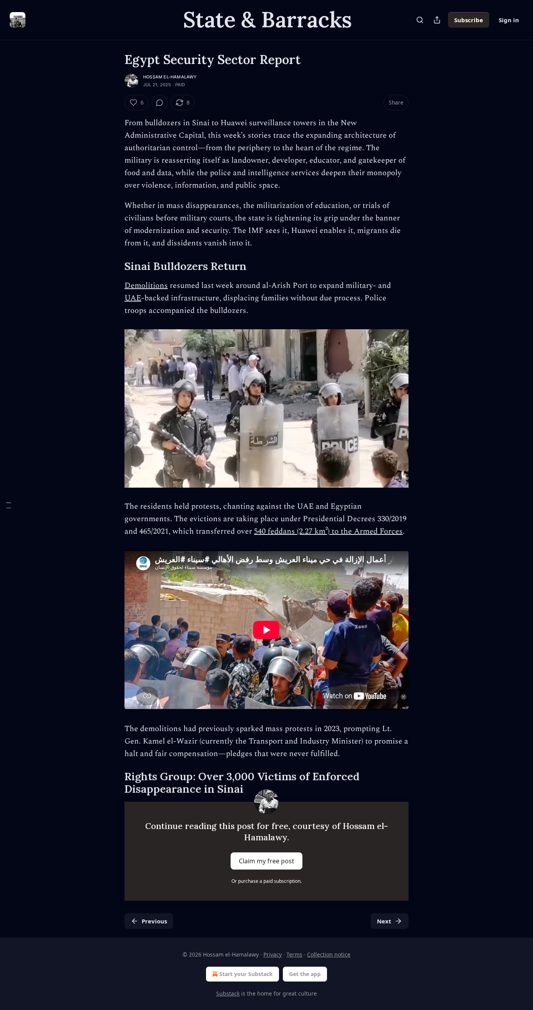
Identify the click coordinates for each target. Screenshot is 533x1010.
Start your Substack (246, 974)
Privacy (272, 954)
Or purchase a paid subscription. (266, 881)
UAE (132, 298)
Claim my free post (266, 861)
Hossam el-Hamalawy (170, 77)
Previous (154, 921)
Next (384, 921)
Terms (294, 954)
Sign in (509, 20)
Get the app (305, 974)
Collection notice (328, 954)
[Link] (113, 266)
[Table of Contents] (8, 505)
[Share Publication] (437, 20)
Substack (228, 993)
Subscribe (468, 20)
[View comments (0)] (159, 102)
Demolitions (146, 285)
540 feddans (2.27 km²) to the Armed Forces (328, 531)
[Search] (420, 20)
